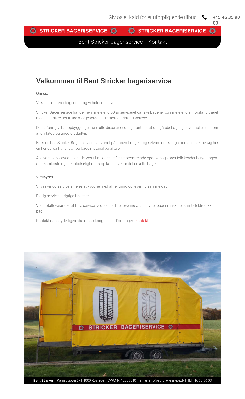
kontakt (142, 220)
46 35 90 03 (203, 380)
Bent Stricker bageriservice (110, 42)
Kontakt (157, 42)
